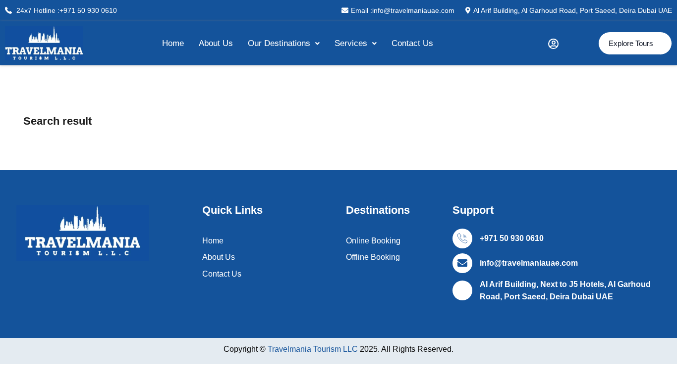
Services (351, 43)
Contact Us (412, 43)
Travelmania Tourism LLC (314, 349)
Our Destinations (279, 43)
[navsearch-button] (578, 43)
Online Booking (373, 241)
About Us (216, 43)
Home (173, 43)
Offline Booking (373, 257)
